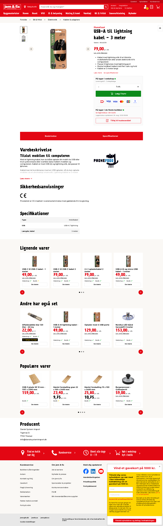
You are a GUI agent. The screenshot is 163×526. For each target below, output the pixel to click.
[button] (79, 292)
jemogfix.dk (24, 517)
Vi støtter (128, 8)
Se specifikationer (111, 73)
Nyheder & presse (59, 474)
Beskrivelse (50, 136)
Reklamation (25, 492)
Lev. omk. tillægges (100, 53)
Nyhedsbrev (143, 1)
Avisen (113, 6)
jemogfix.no (45, 517)
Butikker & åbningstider (29, 470)
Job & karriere (116, 8)
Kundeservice (155, 1)
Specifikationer (110, 136)
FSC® (54, 492)
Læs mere (98, 73)
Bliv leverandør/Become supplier (65, 496)
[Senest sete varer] (160, 28)
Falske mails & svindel (29, 501)
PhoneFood (99, 27)
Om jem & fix (57, 479)
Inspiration (123, 6)
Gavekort (134, 1)
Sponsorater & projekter (61, 483)
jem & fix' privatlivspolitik (148, 493)
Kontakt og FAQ (26, 479)
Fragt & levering (26, 488)
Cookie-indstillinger (27, 522)
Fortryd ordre (25, 505)
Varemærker (25, 496)
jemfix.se (34, 517)
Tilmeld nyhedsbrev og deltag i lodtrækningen (134, 521)
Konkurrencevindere (60, 488)
